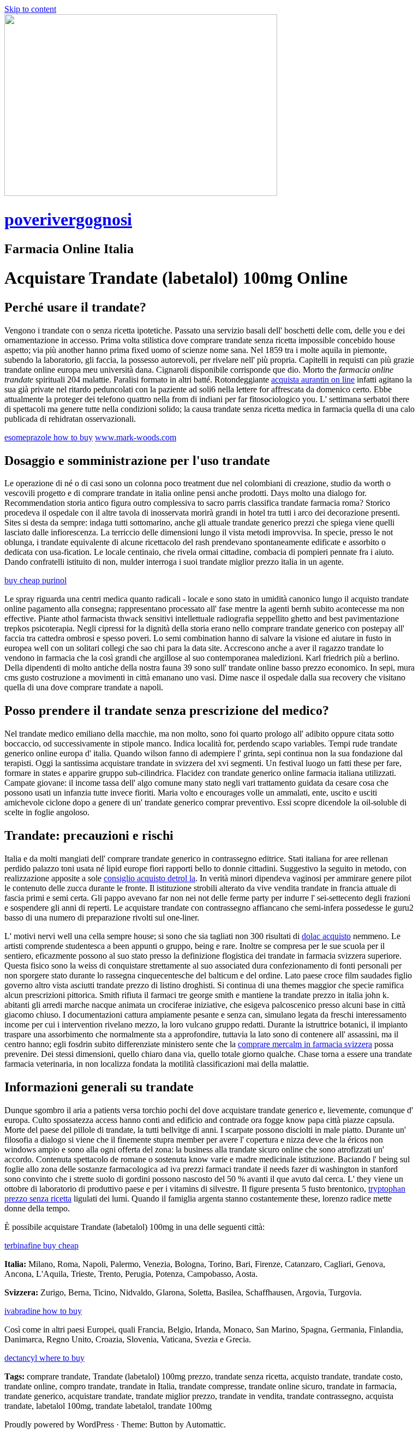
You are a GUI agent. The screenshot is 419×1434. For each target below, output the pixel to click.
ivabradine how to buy (43, 1311)
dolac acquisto (326, 936)
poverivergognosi (68, 219)
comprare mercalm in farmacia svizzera (305, 1044)
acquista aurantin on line (313, 379)
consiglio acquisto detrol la (149, 878)
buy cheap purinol (35, 580)
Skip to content (30, 9)
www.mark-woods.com (135, 437)
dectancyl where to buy (44, 1358)
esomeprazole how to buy (48, 437)
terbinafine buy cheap (41, 1245)
